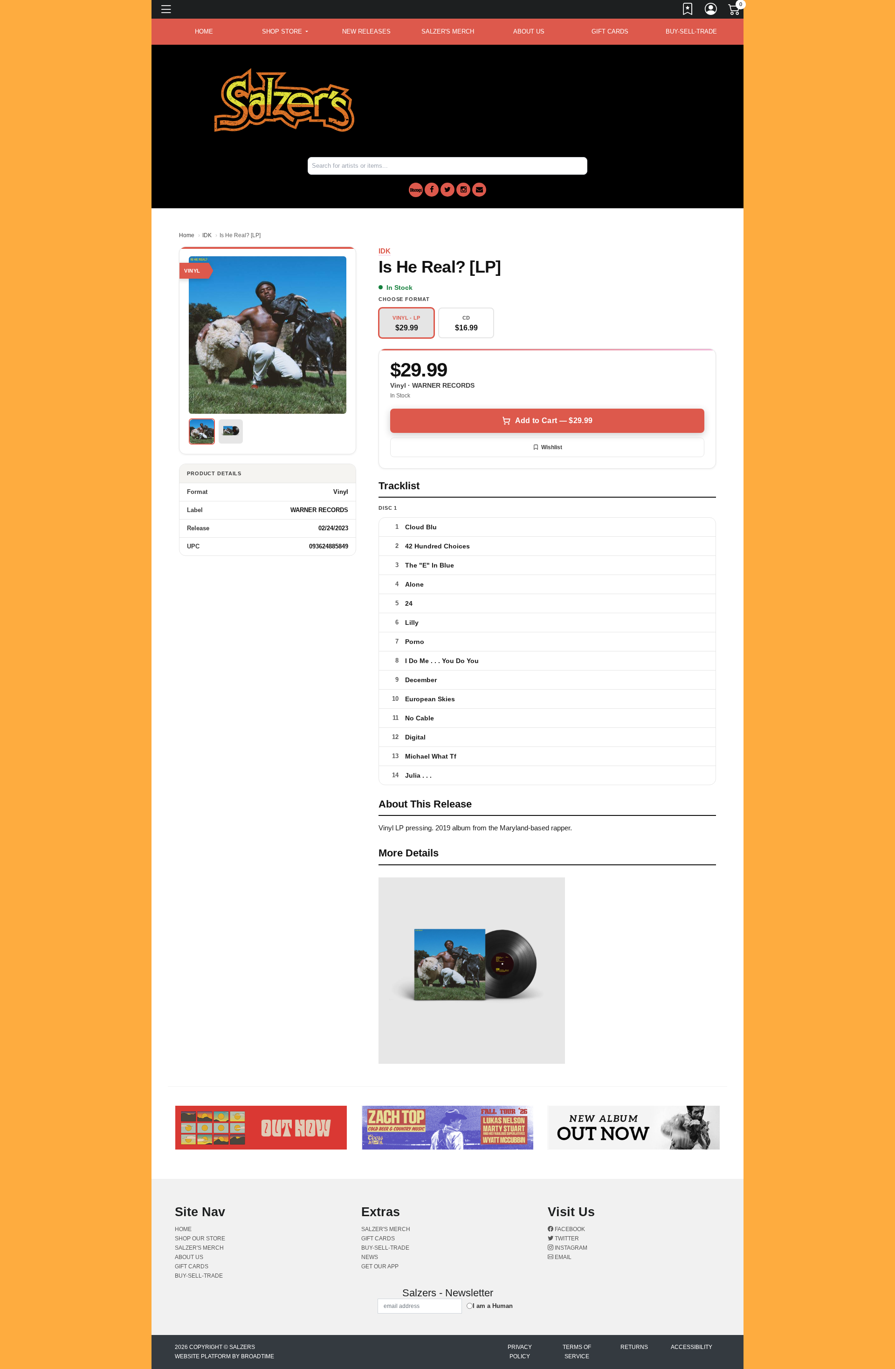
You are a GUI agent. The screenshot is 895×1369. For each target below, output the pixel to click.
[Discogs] (416, 190)
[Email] (479, 190)
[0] (735, 11)
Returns (634, 1347)
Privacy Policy (520, 1352)
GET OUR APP (380, 1266)
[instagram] (463, 190)
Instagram (570, 1248)
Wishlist (551, 447)
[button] (285, 31)
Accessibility (691, 1347)
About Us (528, 31)
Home (186, 235)
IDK (207, 235)
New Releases (366, 31)
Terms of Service (577, 1352)
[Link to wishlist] (688, 10)
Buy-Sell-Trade (691, 31)
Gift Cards (610, 31)
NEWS (369, 1257)
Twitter (566, 1238)
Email (562, 1257)
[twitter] (447, 190)
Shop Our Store (200, 1238)
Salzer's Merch (447, 31)
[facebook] (432, 190)
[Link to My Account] (711, 10)
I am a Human (493, 1305)
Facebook (569, 1229)
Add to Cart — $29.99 (553, 420)
